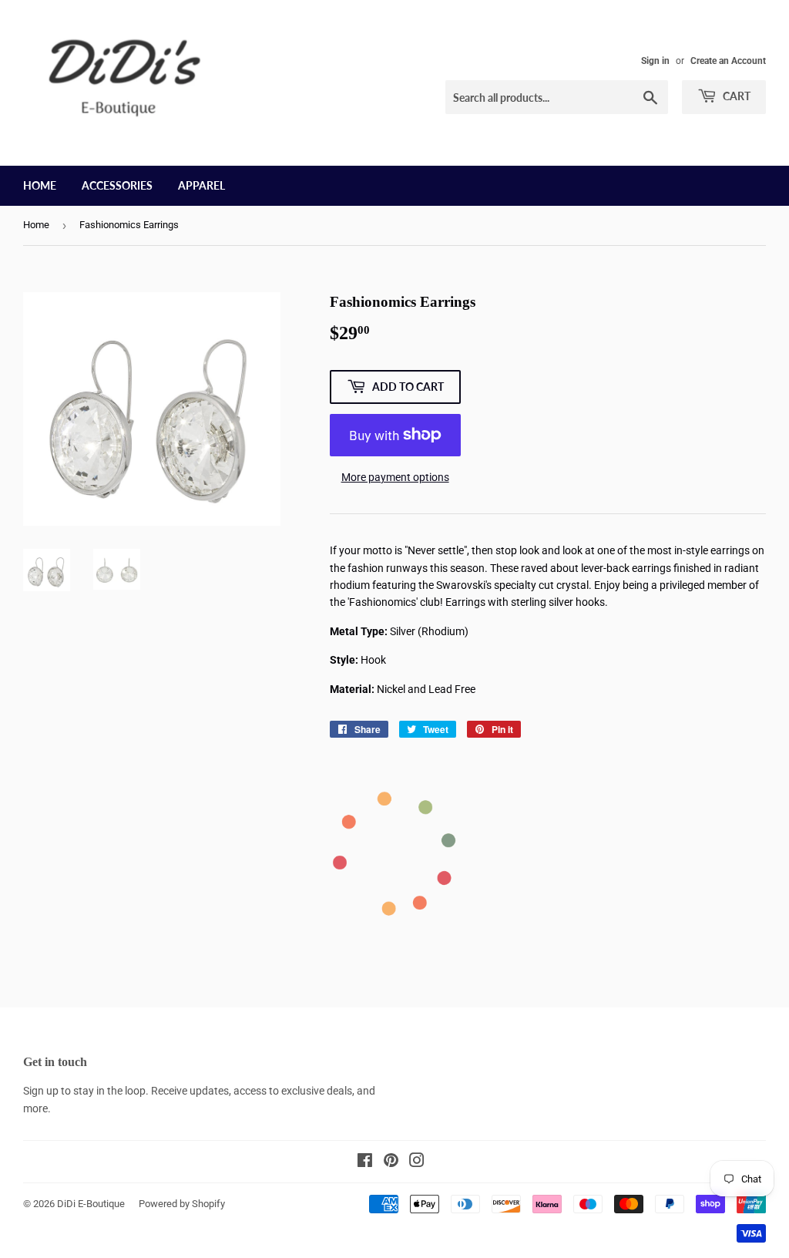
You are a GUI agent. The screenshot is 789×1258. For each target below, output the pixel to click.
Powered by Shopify (182, 1203)
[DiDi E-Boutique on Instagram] (417, 1162)
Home (39, 185)
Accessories (117, 185)
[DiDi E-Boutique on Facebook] (365, 1162)
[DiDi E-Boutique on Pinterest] (391, 1162)
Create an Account (728, 61)
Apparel (201, 185)
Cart (735, 96)
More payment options (395, 477)
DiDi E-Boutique (91, 1203)
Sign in (655, 61)
